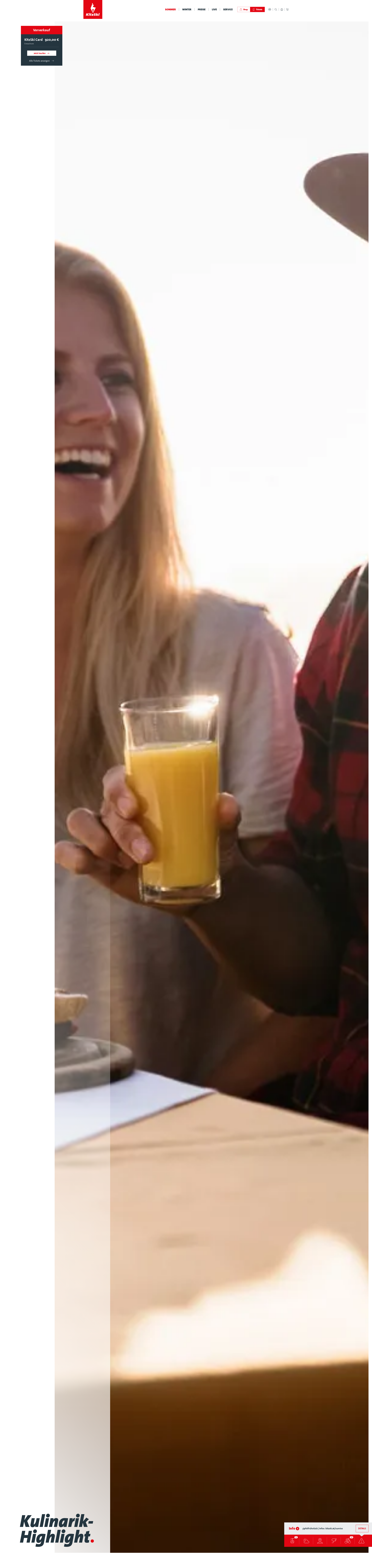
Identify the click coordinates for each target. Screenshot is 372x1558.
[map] (320, 1541)
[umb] (362, 1541)
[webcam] (334, 1541)
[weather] (306, 1541)
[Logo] (92, 9)
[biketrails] (348, 1541)
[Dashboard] (281, 9)
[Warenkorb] (287, 9)
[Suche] (275, 9)
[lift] (292, 1541)
